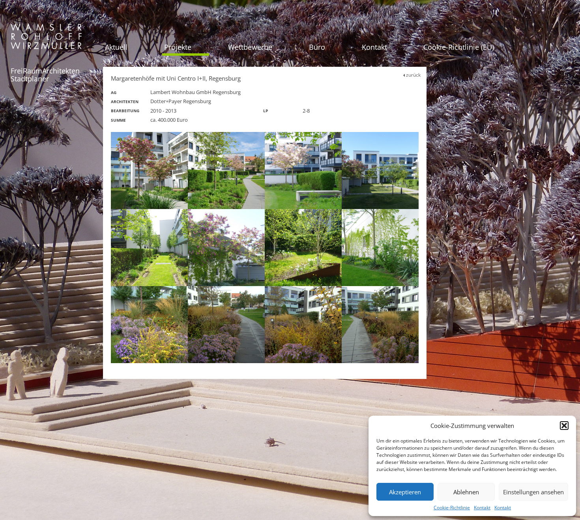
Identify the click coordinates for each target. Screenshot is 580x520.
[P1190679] (226, 247)
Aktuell (116, 47)
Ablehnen (466, 492)
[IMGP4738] (303, 170)
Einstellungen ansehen (533, 492)
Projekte (177, 47)
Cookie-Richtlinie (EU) (458, 47)
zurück (413, 75)
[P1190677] (380, 170)
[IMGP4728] (380, 247)
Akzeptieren (405, 492)
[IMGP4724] (226, 170)
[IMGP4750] (303, 247)
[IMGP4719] (149, 247)
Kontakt (482, 507)
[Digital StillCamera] (149, 324)
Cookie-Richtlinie (452, 507)
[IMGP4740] (149, 170)
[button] (564, 426)
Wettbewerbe (250, 47)
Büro (317, 47)
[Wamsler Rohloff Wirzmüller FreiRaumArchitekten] (46, 39)
